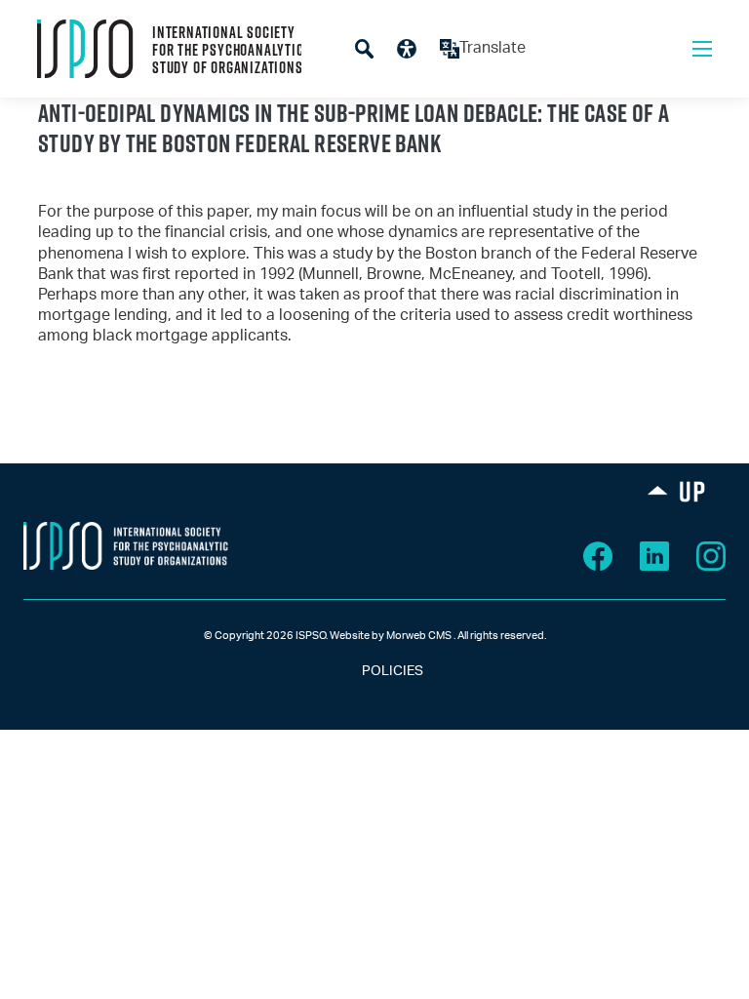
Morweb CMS (419, 635)
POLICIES (375, 671)
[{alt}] (125, 545)
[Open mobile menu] (702, 49)
